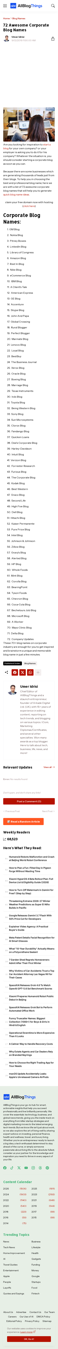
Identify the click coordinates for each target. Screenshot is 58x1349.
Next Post (47, 811)
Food (34, 1287)
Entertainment (11, 1270)
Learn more (26, 1332)
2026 (14, 1188)
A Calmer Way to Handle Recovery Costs (31, 1043)
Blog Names (18, 18)
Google (36, 1276)
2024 (14, 1194)
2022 (14, 1200)
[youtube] (26, 1167)
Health (35, 1253)
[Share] (51, 38)
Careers (12, 1316)
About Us (8, 1312)
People (7, 1282)
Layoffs (7, 1287)
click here (29, 206)
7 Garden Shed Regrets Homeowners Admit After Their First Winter (29, 961)
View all (48, 767)
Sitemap (47, 1321)
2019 (43, 1206)
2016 (14, 1217)
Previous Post (12, 811)
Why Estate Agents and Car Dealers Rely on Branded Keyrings (31, 1053)
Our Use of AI (26, 1316)
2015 (43, 1217)
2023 (43, 1194)
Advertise (21, 1312)
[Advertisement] (29, 75)
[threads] (40, 1167)
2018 (14, 1211)
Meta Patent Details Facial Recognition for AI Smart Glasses (32, 939)
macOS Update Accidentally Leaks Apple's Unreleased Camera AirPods (29, 1075)
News (6, 1241)
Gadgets (36, 1258)
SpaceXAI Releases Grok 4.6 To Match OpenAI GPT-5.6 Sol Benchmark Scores (30, 987)
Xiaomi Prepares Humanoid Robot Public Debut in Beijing (31, 998)
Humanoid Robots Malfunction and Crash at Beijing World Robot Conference (31, 858)
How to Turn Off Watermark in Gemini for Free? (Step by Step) (31, 892)
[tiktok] (12, 1167)
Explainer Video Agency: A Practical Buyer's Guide (28, 928)
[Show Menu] (5, 6)
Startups (36, 1282)
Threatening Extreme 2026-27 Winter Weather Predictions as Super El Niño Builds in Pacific (29, 904)
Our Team (49, 1312)
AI (4, 1258)
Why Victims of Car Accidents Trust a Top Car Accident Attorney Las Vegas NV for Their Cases (31, 974)
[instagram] (33, 1167)
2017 (43, 1211)
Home (6, 18)
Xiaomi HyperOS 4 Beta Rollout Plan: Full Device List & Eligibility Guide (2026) (31, 880)
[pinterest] (47, 1167)
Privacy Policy (32, 1321)
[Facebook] (15, 672)
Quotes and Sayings (13, 1293)
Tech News (9, 1247)
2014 (14, 1223)
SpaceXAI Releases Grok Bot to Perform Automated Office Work (30, 1009)
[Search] (53, 6)
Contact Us (35, 1312)
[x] (19, 1167)
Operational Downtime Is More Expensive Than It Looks (31, 1034)
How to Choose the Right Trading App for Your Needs (31, 1064)
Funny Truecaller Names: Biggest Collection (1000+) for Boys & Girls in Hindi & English (29, 1021)
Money (35, 1270)
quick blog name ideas (16, 194)
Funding (36, 1264)
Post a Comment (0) (29, 801)
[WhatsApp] (30, 672)
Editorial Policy (14, 1321)
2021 (43, 1200)
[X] (22, 672)
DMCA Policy (43, 1316)
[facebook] (4, 1167)
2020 (14, 1206)
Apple (6, 1276)
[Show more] (38, 672)
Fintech (35, 1293)
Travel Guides (10, 1264)
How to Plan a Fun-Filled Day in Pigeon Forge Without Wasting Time (30, 869)
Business (36, 1241)
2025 (43, 1188)
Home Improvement (14, 1253)
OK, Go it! (29, 1339)
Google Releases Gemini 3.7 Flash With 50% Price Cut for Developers (30, 917)
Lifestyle (36, 1247)
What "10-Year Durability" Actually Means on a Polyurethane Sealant (31, 950)
